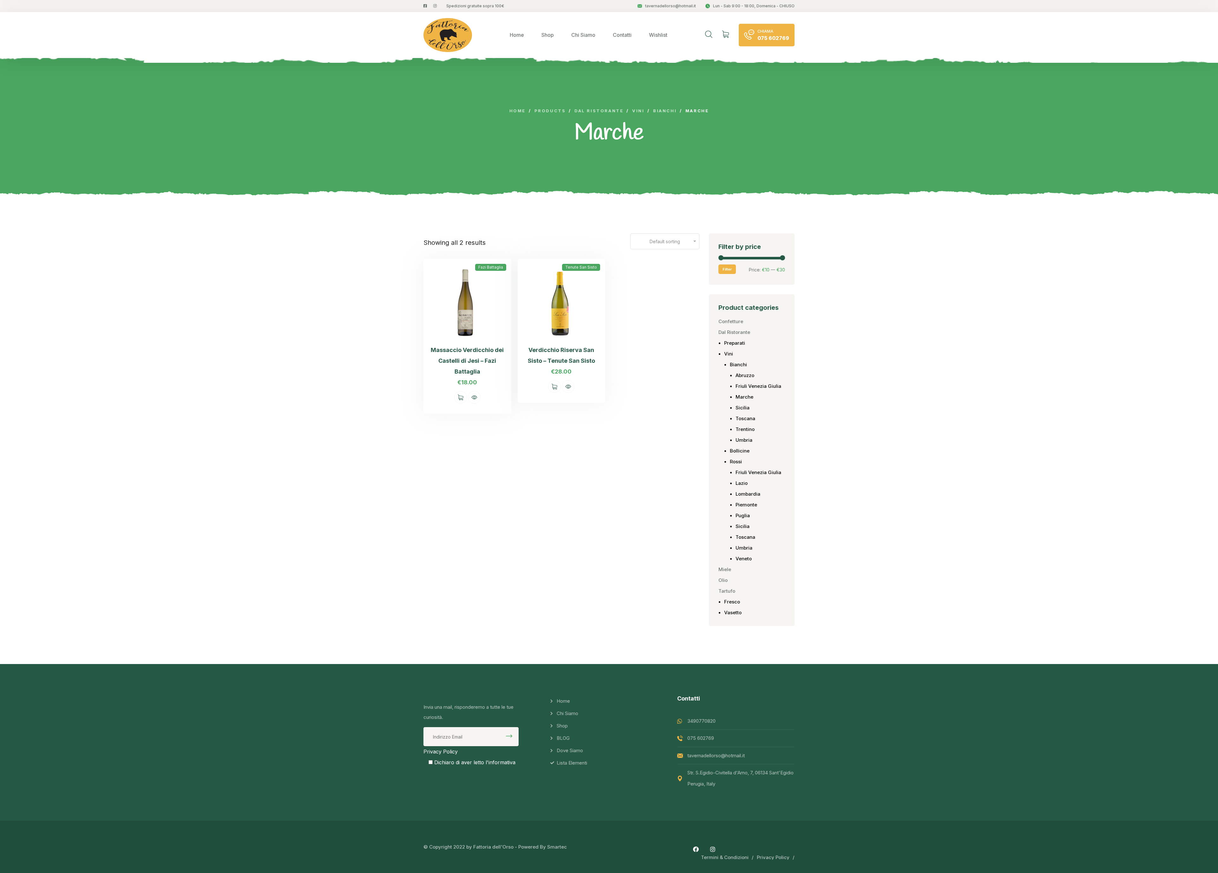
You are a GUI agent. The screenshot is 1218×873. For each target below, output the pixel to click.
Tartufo (726, 591)
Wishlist (658, 35)
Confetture (730, 321)
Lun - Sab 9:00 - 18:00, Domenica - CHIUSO (754, 5)
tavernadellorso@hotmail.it (670, 5)
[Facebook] (696, 849)
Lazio (742, 483)
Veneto (744, 559)
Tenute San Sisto (581, 267)
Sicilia (743, 408)
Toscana (745, 418)
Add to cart (460, 397)
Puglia (743, 515)
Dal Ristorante (734, 332)
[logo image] (447, 35)
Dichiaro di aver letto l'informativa (474, 762)
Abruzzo (745, 375)
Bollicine (740, 451)
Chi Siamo (583, 35)
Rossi (736, 462)
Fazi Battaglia (490, 267)
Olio (723, 580)
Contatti (622, 35)
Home (517, 35)
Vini (728, 354)
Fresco (732, 602)
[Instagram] (712, 849)
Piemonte (746, 505)
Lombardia (748, 494)
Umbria (744, 440)
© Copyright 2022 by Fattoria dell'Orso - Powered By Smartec (495, 847)
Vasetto (733, 612)
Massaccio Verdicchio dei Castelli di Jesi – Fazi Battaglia (467, 361)
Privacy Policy (440, 751)
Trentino (745, 429)
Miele (724, 569)
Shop (547, 35)
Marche (744, 397)
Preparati (734, 343)
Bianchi (738, 365)
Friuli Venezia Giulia (758, 386)
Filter (727, 269)
